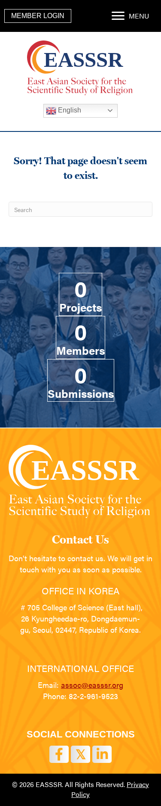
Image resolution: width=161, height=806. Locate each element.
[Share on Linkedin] (102, 754)
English (68, 110)
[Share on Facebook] (59, 754)
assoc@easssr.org (92, 684)
